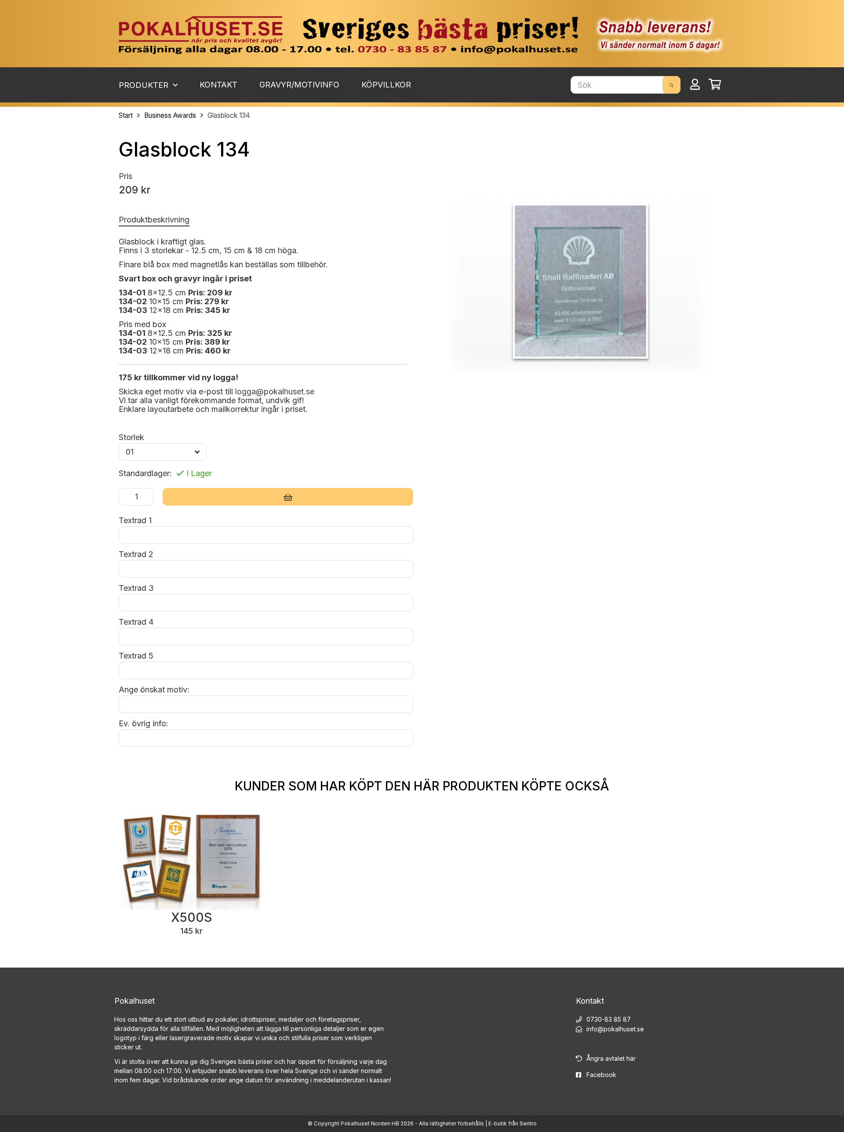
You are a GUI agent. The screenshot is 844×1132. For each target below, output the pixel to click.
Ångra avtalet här (611, 1058)
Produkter (145, 85)
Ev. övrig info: (143, 723)
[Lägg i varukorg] (288, 497)
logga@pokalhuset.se (274, 391)
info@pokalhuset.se (615, 1029)
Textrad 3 (136, 588)
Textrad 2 (136, 554)
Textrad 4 (136, 621)
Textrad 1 (135, 520)
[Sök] (671, 85)
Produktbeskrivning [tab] (154, 219)
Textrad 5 (136, 655)
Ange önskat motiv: (154, 689)
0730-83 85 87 (608, 1019)
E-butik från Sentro (512, 1123)
